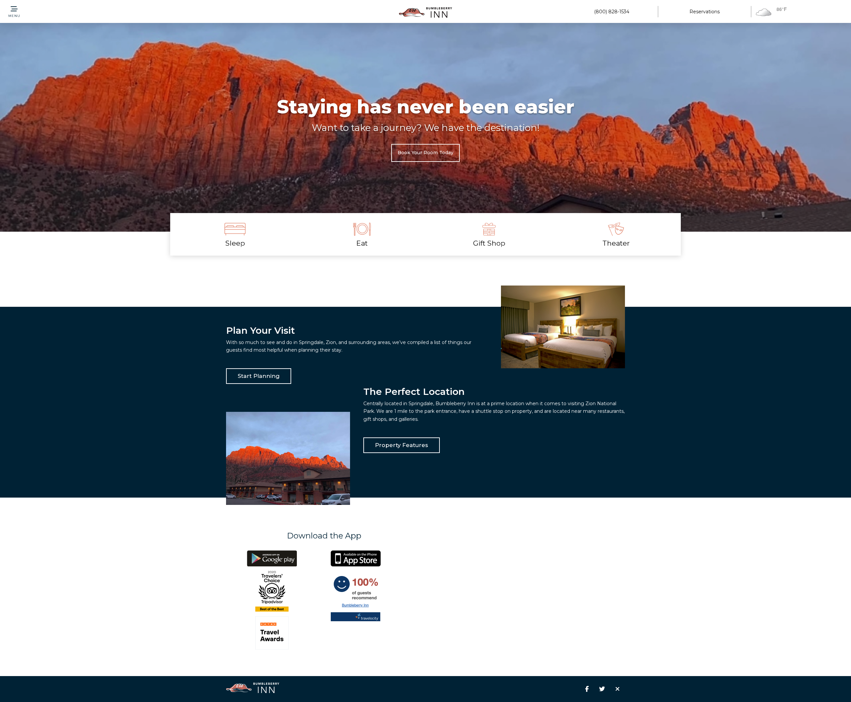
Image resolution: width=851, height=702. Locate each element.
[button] (14, 11)
